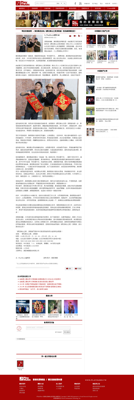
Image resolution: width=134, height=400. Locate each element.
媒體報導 (22, 390)
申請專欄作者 (60, 386)
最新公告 (95, 390)
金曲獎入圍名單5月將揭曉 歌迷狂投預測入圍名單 (36, 281)
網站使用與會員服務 (99, 386)
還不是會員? (58, 332)
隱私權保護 (96, 388)
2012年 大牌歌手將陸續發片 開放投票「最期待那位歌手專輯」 (41, 284)
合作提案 (77, 386)
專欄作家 (87, 3)
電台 (101, 3)
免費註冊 (107, 3)
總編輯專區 (41, 390)
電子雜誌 (95, 3)
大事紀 (21, 388)
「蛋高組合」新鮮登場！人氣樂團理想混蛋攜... (23, 316)
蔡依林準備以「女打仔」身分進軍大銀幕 (33, 289)
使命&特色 (22, 386)
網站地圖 (22, 392)
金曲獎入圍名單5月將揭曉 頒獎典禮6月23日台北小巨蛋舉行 (40, 279)
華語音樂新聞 (27, 31)
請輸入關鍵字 (40, 3)
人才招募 (58, 388)
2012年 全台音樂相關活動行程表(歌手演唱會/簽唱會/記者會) (40, 287)
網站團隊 (40, 386)
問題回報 (77, 388)
